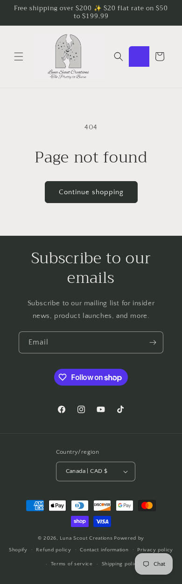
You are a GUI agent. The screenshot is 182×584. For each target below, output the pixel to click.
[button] (18, 56)
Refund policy (53, 550)
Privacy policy (155, 550)
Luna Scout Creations (86, 538)
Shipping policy (121, 564)
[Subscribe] (152, 342)
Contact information (104, 550)
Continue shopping (91, 192)
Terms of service (72, 564)
